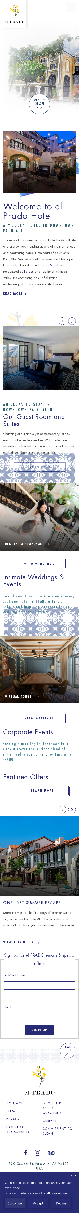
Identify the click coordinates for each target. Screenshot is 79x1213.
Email (7, 1007)
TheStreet (52, 265)
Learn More (43, 790)
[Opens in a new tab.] (25, 1152)
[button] (72, 321)
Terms (11, 1111)
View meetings (40, 718)
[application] (39, 1194)
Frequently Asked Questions (53, 1108)
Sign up (39, 1030)
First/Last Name (14, 975)
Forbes (29, 271)
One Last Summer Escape (32, 903)
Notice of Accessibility (18, 1129)
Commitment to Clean (57, 1131)
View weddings (39, 563)
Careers (58, 1120)
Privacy (13, 1119)
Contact (14, 1103)
